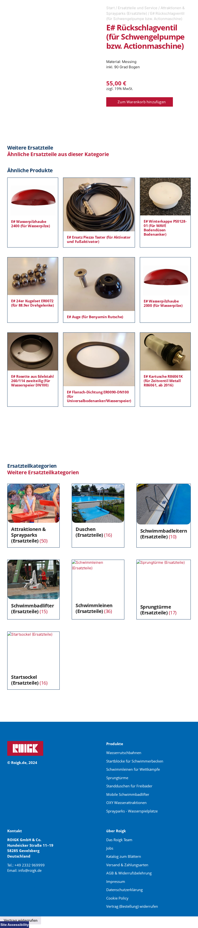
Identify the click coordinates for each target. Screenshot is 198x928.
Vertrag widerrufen (20, 920)
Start (110, 8)
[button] (139, 102)
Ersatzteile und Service (137, 8)
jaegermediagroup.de (26, 887)
